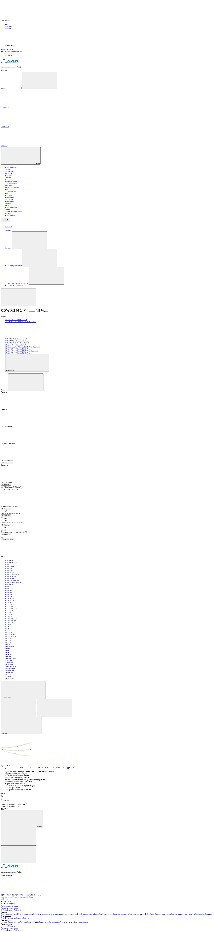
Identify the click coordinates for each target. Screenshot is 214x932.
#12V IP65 (9, 568)
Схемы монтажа (66, 922)
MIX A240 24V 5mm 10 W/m (16, 345)
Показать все (6, 698)
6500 (6, 521)
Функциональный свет (89, 914)
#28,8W (8, 602)
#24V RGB (9, 598)
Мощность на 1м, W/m (9, 507)
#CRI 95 (8, 640)
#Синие (8, 674)
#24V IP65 (9, 594)
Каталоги (4, 922)
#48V (7, 628)
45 (5, 537)
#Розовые (9, 672)
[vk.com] (17, 893)
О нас (7, 24)
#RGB (7, 652)
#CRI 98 (8, 642)
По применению (7, 461)
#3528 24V (9, 622)
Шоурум (8, 55)
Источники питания (9, 172)
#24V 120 (8, 588)
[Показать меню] (29, 240)
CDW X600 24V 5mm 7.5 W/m (16, 341)
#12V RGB (9, 572)
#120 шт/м (9, 560)
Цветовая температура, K (10, 513)
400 (5, 528)
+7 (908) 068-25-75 (21, 895)
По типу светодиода (9, 443)
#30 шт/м (8, 614)
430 (5, 530)
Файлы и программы (80, 922)
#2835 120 (9, 604)
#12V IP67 (9, 570)
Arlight (16, 910)
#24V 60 (8, 592)
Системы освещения (9, 196)
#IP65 (7, 648)
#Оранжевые (10, 668)
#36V (7, 626)
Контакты (18, 51)
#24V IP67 (9, 596)
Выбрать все (6, 484)
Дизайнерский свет (105, 914)
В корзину (38, 826)
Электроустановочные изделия (183, 914)
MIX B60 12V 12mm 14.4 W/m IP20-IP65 (20, 322)
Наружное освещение (9, 200)
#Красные (9, 664)
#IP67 (7, 650)
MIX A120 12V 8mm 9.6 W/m (16, 320)
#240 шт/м (9, 584)
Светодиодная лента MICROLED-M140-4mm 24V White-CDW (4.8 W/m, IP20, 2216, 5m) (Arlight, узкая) (40, 768)
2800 (6, 518)
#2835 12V (9, 606)
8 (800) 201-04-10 (7, 895)
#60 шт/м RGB (10, 636)
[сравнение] (18, 836)
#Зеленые (9, 662)
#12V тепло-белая (12, 580)
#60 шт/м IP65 (10, 634)
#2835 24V (9, 610)
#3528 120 (9, 616)
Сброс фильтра (7, 463)
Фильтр (4, 733)
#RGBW (8, 654)
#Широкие (9, 678)
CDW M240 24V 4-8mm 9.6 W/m (17, 343)
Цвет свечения (6, 482)
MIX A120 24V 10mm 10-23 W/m (17, 349)
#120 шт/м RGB (11, 562)
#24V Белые (9, 600)
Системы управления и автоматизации (47, 914)
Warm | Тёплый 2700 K (13, 489)
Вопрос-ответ (44, 922)
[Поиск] (39, 80)
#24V (7, 586)
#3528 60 (8, 624)
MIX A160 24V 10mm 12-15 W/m (17, 353)
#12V (7, 564)
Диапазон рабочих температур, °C (14, 532)
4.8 (5, 511)
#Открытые (9, 670)
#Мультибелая (10, 666)
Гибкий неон (8, 204)
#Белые (8, 656)
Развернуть (10, 370)
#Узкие (8, 676)
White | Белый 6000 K (12, 487)
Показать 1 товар (7, 539)
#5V (6, 630)
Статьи (36, 922)
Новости (8, 27)
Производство (10, 918)
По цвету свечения (8, 426)
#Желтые (8, 660)
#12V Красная (10, 576)
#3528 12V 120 (10, 618)
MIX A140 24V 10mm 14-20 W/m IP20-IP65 (21, 351)
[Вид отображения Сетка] (18, 708)
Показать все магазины (10, 906)
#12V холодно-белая (13, 582)
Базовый (4, 409)
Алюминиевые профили (11, 184)
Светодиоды (10, 215)
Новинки (8, 227)
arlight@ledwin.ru (34, 895)
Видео (10, 922)
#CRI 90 (8, 638)
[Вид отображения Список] (54, 708)
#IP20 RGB (9, 646)
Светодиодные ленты (9, 914)
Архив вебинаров (26, 922)
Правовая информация (9, 908)
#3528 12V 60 (10, 620)
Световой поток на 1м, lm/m (11, 523)
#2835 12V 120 (10, 608)
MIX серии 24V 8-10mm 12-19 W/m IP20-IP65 (22, 347)
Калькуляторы (54, 922)
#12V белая (9, 578)
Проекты (8, 29)
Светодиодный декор (163, 914)
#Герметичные (10, 658)
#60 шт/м (8, 632)
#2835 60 (8, 612)
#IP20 (7, 644)
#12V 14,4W (10, 566)
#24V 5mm (9, 590)
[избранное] (18, 854)
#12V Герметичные (12, 574)
